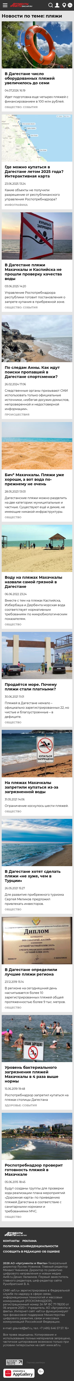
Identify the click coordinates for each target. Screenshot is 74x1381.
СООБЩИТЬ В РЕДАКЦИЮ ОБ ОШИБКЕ (31, 1251)
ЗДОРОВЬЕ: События (21, 1105)
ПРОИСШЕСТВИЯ (17, 414)
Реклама (29, 1241)
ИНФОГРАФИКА (16, 205)
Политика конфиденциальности (30, 1246)
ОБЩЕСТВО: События (21, 107)
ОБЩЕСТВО (13, 517)
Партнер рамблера (36, 1362)
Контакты (11, 1241)
